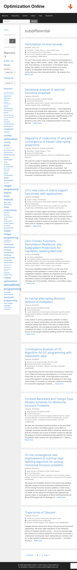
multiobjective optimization (7, 241)
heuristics (6, 183)
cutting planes (7, 143)
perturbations (66, 261)
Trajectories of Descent (40, 512)
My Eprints (49, 16)
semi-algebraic (49, 522)
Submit (25, 16)
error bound (30, 54)
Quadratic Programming (59, 202)
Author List (8, 61)
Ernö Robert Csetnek (43, 308)
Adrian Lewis (45, 518)
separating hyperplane (32, 263)
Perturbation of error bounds (43, 44)
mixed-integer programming (11, 234)
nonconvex (42, 261)
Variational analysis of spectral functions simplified (45, 91)
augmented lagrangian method (7, 98)
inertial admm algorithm (57, 312)
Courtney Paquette (46, 99)
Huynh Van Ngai (42, 362)
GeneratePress (54, 565)
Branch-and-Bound (8, 112)
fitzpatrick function (58, 416)
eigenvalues (30, 103)
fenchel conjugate (46, 416)
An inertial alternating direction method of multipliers (45, 300)
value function (59, 208)
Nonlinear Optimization (34, 364)
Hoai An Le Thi (31, 362)
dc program (39, 366)
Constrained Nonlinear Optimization (38, 259)
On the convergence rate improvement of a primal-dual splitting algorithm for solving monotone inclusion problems (44, 460)
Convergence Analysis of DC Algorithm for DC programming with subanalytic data (48, 352)
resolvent (65, 314)
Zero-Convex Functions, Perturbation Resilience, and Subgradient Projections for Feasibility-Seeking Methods (43, 246)
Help (40, 16)
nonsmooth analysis (56, 103)
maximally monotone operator (51, 314)
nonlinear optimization (9, 251)
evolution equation (38, 522)
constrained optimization (7, 132)
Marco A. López (45, 50)
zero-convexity (56, 265)
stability (42, 263)
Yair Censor (30, 257)
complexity (9, 129)
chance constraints (9, 117)
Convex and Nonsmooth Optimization (39, 52)
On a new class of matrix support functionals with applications (46, 192)
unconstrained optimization (7, 308)
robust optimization (10, 279)
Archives (7, 69)
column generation (7, 120)
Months (7, 65)
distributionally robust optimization (9, 157)
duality (42, 475)
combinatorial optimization (9, 125)
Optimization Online (24, 6)
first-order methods (7, 170)
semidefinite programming (12, 287)
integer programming (11, 187)
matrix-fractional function (35, 206)
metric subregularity (31, 56)
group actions (39, 103)
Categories (8, 78)
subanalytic (61, 366)
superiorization (35, 265)
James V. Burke (32, 199)
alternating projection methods (36, 155)
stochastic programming (10, 299)
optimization (7, 267)
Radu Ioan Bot (31, 308)
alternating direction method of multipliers (9, 93)
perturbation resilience (54, 261)
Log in (6, 30)
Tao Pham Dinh (52, 362)
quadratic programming (8, 273)
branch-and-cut (9, 115)
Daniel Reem (39, 257)
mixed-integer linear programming (8, 219)
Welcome (5, 16)
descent (29, 522)
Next (47, 555)
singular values (35, 105)
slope (57, 522)
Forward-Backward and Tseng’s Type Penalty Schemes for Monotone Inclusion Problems (49, 402)
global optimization (9, 179)
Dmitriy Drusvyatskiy (33, 99)
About (33, 16)
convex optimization (33, 312)
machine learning (7, 214)
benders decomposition (7, 103)
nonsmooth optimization (8, 261)
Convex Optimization (56, 259)
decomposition (7, 148)
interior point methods (8, 196)
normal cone (51, 155)
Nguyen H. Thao (45, 151)
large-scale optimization (8, 203)
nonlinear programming (9, 256)
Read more (29, 74)
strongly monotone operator (62, 477)
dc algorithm (31, 366)
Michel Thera (55, 50)
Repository (15, 16)
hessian (47, 103)
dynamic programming (8, 165)
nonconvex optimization (9, 245)
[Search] (12, 41)
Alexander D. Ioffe (55, 518)
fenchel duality (45, 312)
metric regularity (64, 54)
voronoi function (46, 265)
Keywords (8, 88)
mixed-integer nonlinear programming (9, 225)
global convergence (8, 174)
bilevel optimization (8, 107)
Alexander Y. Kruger (33, 50)
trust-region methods (8, 304)
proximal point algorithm (7, 270)
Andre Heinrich (55, 471)
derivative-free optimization (9, 151)
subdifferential (42, 56)
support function (49, 208)
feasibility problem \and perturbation (46, 54)
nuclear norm (56, 206)
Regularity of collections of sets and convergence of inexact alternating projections (48, 142)
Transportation (46, 364)
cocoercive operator (33, 416)
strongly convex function (45, 477)
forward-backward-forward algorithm (50, 417)
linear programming (10, 208)
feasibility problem (32, 261)
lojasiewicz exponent (50, 366)
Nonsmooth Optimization (35, 101)
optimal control (8, 265)
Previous (29, 555)
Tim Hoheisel (41, 199)
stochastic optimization (8, 293)
